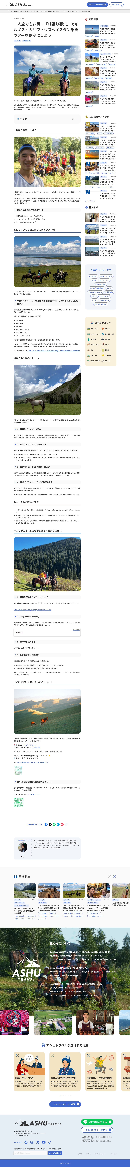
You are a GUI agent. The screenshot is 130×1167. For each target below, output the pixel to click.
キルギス (103, 40)
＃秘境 (110, 187)
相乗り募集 (26, 41)
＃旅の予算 (97, 50)
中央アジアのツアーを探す (97, 5)
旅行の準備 (104, 26)
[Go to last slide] (110, 877)
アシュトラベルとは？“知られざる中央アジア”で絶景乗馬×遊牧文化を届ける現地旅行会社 (108, 61)
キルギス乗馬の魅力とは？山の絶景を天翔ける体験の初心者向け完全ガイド (107, 88)
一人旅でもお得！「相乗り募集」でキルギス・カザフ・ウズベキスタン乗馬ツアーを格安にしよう (107, 233)
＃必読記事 (89, 36)
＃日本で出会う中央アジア (107, 173)
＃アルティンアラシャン (27, 919)
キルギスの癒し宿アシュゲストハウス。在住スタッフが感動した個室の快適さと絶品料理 (107, 102)
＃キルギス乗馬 (108, 133)
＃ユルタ (99, 133)
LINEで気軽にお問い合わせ (98, 1122)
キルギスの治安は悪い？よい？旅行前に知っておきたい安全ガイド (107, 254)
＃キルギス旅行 (90, 64)
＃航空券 (97, 36)
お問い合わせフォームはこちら (96, 1130)
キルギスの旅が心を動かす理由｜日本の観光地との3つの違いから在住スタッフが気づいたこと (108, 158)
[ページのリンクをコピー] (66, 824)
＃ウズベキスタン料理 (92, 173)
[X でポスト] (50, 824)
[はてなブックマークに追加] (58, 824)
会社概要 (80, 1154)
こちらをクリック (30, 745)
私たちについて (105, 54)
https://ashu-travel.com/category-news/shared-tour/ (32, 609)
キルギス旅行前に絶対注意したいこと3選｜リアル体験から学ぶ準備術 (108, 74)
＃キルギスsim (90, 201)
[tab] (60, 1095)
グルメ (98, 900)
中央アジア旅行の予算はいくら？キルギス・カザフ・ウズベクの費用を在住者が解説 (107, 46)
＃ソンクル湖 (89, 147)
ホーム (10, 11)
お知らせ (17, 41)
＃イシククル (110, 147)
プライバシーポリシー (100, 1154)
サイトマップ (113, 1154)
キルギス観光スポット (21, 906)
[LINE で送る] (54, 824)
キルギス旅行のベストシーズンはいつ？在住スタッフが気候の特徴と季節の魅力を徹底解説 (107, 244)
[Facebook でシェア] (46, 824)
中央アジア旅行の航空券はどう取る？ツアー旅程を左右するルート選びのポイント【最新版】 (107, 33)
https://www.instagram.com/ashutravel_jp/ (32, 762)
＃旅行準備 (108, 78)
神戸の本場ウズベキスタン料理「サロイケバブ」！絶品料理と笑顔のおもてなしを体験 (107, 169)
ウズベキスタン (93, 903)
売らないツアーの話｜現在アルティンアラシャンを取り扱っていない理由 (107, 183)
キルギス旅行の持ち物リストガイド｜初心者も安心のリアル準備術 (107, 219)
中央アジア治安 (19, 903)
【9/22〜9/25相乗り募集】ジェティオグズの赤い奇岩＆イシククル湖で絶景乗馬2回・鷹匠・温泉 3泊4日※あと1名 (49, 908)
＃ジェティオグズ (101, 187)
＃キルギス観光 (90, 187)
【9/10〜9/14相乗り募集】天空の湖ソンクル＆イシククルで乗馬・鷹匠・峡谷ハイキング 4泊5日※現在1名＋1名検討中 (74, 908)
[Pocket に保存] (62, 824)
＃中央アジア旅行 (101, 64)
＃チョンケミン (100, 147)
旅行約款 (88, 1154)
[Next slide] (114, 877)
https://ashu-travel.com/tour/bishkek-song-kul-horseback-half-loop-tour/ (54, 350)
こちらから (36, 747)
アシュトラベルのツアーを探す (64, 1104)
